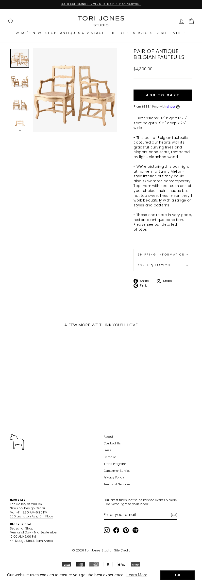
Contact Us (112, 443)
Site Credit (122, 550)
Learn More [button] (136, 575)
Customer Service (117, 471)
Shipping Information (161, 254)
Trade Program (115, 464)
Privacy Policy (114, 477)
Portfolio (110, 457)
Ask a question (153, 265)
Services (143, 33)
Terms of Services (117, 484)
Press (108, 450)
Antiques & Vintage (82, 33)
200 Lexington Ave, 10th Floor (31, 516)
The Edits (118, 33)
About (108, 437)
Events (178, 33)
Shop (50, 33)
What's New (29, 33)
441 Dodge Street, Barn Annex (31, 541)
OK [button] (177, 575)
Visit (161, 33)
